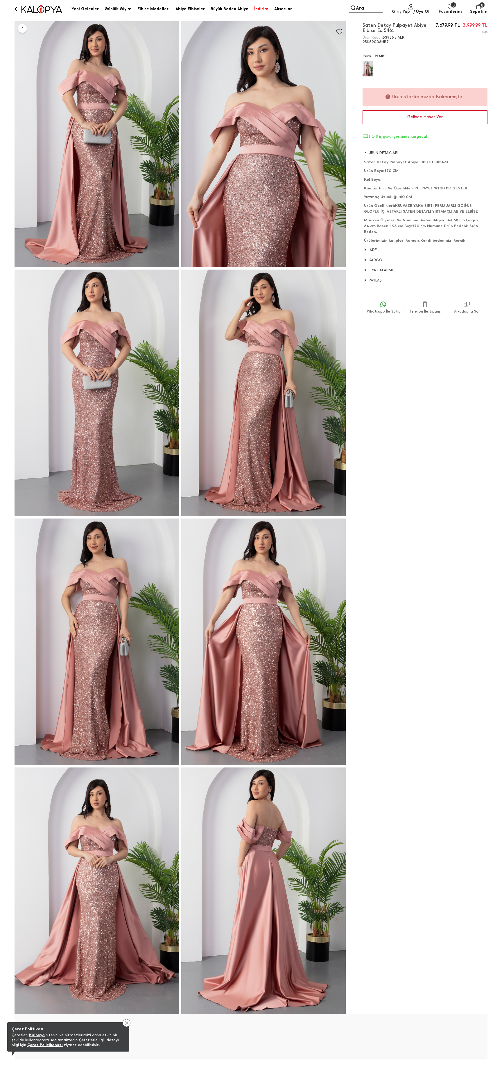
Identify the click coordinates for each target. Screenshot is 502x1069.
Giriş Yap (401, 11)
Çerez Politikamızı (45, 1045)
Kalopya (37, 1035)
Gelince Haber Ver (425, 116)
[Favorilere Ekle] (339, 31)
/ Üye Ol (421, 11)
